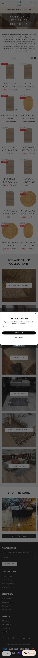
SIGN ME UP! (19, 333)
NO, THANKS (19, 337)
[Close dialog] (36, 313)
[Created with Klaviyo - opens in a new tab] (19, 346)
